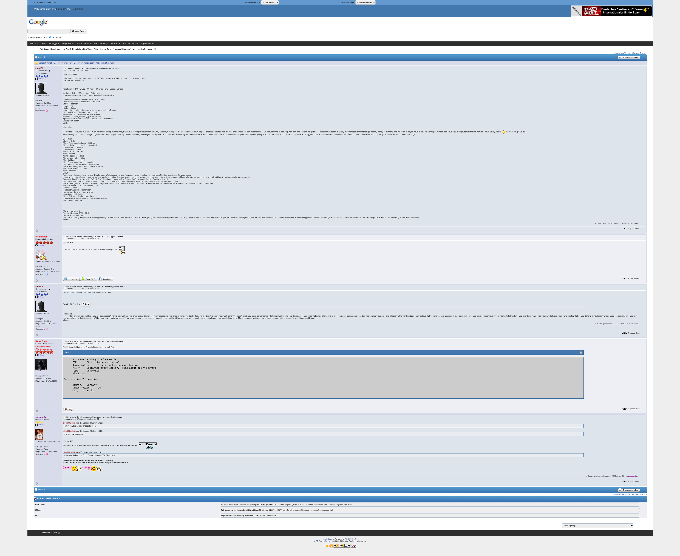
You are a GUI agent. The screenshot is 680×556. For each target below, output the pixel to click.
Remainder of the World (60, 49)
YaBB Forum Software (323, 541)
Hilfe (43, 43)
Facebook (115, 43)
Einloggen (61, 9)
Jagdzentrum (147, 43)
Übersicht (34, 43)
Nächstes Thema (638, 53)
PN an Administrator (87, 43)
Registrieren (78, 9)
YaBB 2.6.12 (350, 539)
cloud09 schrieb (70, 423)
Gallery (104, 43)
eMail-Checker (130, 43)
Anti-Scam (44, 49)
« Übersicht (45, 533)
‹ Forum (53, 533)
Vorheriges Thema (622, 53)
